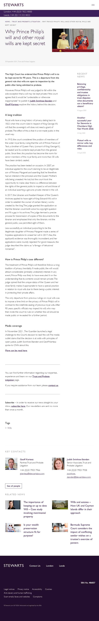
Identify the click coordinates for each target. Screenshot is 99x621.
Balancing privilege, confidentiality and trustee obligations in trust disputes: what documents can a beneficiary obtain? (85, 95)
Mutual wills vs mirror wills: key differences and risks (85, 144)
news (7, 22)
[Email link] (24, 53)
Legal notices (9, 589)
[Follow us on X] (81, 575)
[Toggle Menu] (93, 5)
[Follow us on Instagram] (75, 575)
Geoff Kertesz (12, 104)
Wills (9, 428)
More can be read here (16, 350)
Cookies (48, 589)
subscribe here (18, 406)
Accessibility (37, 589)
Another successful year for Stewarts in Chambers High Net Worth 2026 (85, 123)
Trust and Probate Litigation (26, 22)
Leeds (62, 566)
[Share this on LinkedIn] (6, 53)
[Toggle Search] (87, 5)
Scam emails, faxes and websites (17, 597)
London (49, 566)
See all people (13, 486)
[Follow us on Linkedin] (70, 575)
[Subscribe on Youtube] (93, 575)
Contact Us (34, 566)
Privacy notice (23, 589)
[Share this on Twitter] (12, 53)
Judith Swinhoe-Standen (41, 100)
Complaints (37, 597)
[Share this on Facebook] (18, 53)
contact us (53, 385)
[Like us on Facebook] (87, 575)
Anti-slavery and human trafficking (18, 593)
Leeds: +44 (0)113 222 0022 (17, 15)
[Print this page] (31, 53)
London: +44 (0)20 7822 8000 (18, 11)
